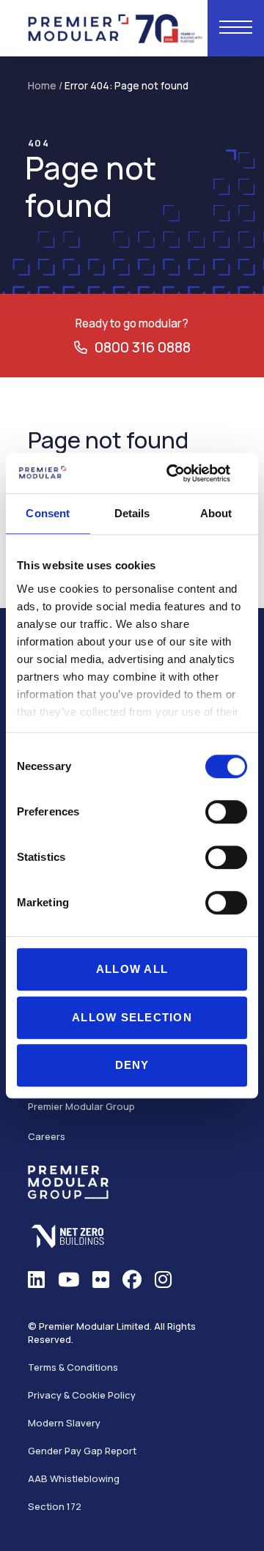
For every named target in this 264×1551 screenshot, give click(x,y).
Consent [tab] (48, 513)
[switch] (226, 811)
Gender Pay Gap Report (82, 1450)
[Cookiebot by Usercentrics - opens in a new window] (186, 473)
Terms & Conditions (73, 1367)
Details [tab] (132, 513)
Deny (132, 1065)
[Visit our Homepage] (116, 26)
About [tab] (216, 513)
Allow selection (132, 1017)
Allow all (132, 969)
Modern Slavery (64, 1422)
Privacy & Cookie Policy (82, 1395)
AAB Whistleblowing (74, 1478)
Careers (46, 1136)
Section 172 (54, 1506)
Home (42, 85)
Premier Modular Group (81, 1106)
